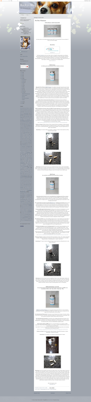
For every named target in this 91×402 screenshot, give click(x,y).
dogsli (25, 134)
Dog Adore (29, 130)
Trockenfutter (30, 211)
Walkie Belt (29, 215)
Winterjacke (24, 217)
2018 (22, 72)
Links (27, 15)
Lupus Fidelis (22, 172)
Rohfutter (25, 197)
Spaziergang (25, 205)
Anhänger (24, 115)
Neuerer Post (36, 393)
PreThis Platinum (24, 95)
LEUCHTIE (27, 168)
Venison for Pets (30, 213)
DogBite (30, 132)
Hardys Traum (30, 147)
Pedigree (21, 184)
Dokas (29, 134)
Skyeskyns (30, 202)
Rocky (21, 197)
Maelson (21, 173)
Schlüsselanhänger (23, 199)
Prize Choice (23, 190)
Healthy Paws (23, 150)
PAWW (30, 183)
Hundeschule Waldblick (28, 153)
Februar (23, 91)
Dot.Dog (26, 136)
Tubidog (21, 213)
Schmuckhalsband (29, 199)
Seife (30, 200)
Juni (23, 85)
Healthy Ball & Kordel (28, 148)
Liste (24, 169)
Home (22, 15)
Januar (23, 92)
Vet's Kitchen (27, 214)
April (23, 88)
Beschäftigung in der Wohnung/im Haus (26, 120)
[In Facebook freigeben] (52, 387)
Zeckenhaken (29, 219)
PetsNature (21, 187)
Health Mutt (22, 148)
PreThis (48, 389)
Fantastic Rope (26, 138)
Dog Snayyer (26, 132)
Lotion (24, 170)
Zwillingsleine (30, 220)
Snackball (27, 203)
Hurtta (29, 154)
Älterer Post (68, 393)
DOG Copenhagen (22, 131)
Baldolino (22, 118)
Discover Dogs (25, 130)
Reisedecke (29, 195)
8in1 (21, 111)
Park (23, 183)
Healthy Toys (28, 150)
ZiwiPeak (26, 220)
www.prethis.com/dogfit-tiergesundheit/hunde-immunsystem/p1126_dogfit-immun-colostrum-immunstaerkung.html (53, 122)
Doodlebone (21, 135)
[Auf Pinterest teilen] (53, 387)
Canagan (23, 99)
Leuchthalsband (22, 168)
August (23, 82)
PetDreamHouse (30, 185)
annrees (28, 115)
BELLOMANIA (22, 119)
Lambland (30, 163)
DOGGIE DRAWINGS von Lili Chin (24, 133)
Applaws (21, 117)
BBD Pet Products (28, 118)
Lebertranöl (21, 166)
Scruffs (22, 200)
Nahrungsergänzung (44, 389)
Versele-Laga (22, 214)
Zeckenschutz (22, 220)
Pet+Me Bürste (25, 185)
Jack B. (27, 155)
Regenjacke (29, 194)
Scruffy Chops (26, 200)
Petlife (22, 186)
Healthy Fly (26, 149)
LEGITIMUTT (23, 167)
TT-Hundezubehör (28, 212)
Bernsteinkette (28, 119)
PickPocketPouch (27, 188)
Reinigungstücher (22, 195)
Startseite (53, 393)
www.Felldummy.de (23, 218)
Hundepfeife (21, 153)
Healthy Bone (22, 149)
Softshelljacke (30, 204)
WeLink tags (21, 216)
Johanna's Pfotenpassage (26, 93)
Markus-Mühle (26, 173)
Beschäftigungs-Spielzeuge (25, 121)
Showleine (27, 202)
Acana (23, 112)
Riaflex (25, 196)
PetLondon (25, 186)
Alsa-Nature (26, 114)
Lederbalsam (30, 166)
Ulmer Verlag (24, 213)
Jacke (26, 156)
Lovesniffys (29, 170)
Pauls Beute (26, 183)
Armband (25, 117)
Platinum (28, 189)
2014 (22, 78)
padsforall (23, 96)
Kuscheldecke (22, 163)
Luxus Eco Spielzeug (28, 172)
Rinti (27, 196)
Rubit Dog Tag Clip (29, 197)
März (23, 89)
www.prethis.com (52, 52)
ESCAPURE (21, 138)
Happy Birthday (25, 147)
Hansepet (21, 147)
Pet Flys (28, 184)
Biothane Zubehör (28, 122)
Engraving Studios (27, 137)
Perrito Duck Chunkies (25, 98)
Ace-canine (27, 112)
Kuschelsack (26, 163)
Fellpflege (29, 139)
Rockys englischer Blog (23, 56)
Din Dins (21, 130)
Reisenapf (21, 196)
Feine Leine (30, 138)
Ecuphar (30, 136)
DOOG (25, 135)
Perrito (25, 184)
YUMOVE (21, 219)
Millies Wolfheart (25, 174)
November (23, 79)
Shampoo (28, 201)
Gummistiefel (23, 146)
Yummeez (29, 218)
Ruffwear (23, 198)
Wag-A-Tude (24, 215)
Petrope (30, 186)
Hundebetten (28, 152)
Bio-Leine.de (23, 122)
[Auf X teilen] (51, 387)
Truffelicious (23, 212)
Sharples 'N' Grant (22, 202)
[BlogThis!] (50, 387)
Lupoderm (29, 171)
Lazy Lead (28, 165)
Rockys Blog (28, 5)
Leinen (28, 167)
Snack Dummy (23, 203)
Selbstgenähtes (22, 201)
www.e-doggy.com (29, 217)
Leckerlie (25, 166)
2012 (22, 103)
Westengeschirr (27, 216)
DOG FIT (38, 389)
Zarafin (25, 219)
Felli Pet (26, 139)
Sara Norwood (28, 198)
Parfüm (21, 183)
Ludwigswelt (21, 171)
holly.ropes (26, 151)
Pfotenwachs (21, 188)
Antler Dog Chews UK (27, 116)
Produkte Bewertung (53, 389)
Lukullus (25, 171)
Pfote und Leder (28, 187)
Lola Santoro (27, 169)
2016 (22, 75)
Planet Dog (24, 189)
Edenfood (21, 137)
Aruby (28, 117)
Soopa (22, 205)
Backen (31, 117)
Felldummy (22, 139)
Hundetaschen (24, 154)
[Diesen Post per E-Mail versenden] (49, 387)
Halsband (28, 146)
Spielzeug (30, 205)
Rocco (30, 196)
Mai (22, 86)
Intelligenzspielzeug (22, 155)
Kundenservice (22, 162)
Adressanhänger (26, 113)
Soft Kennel (25, 204)
